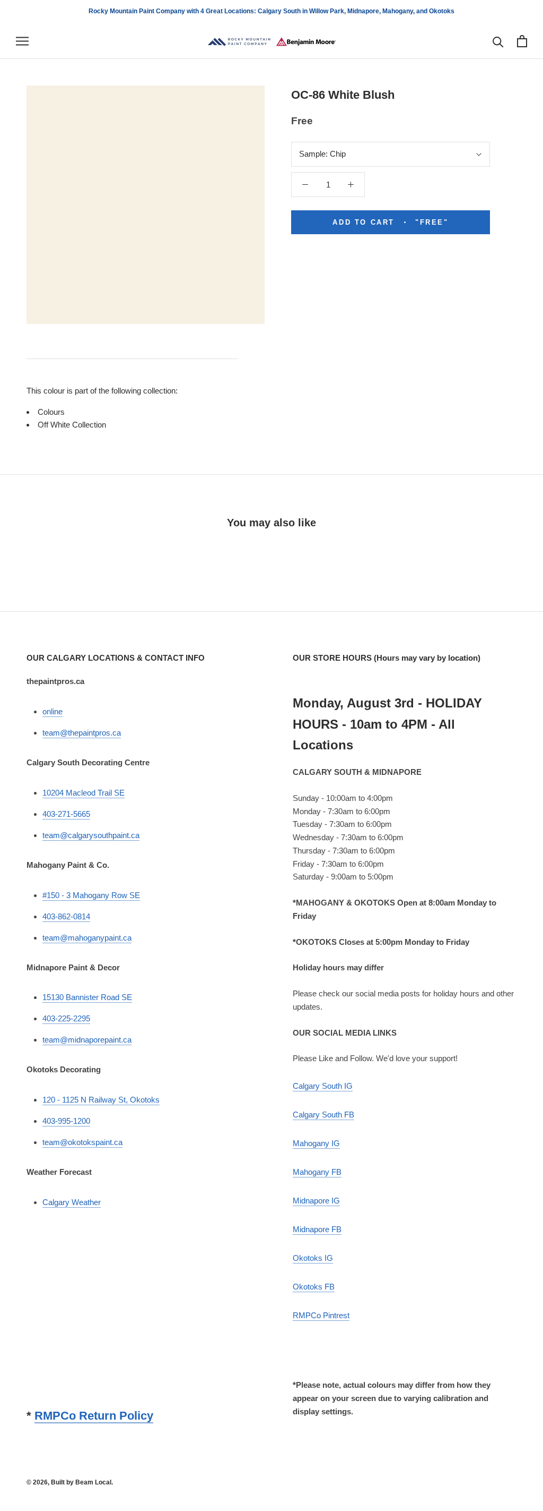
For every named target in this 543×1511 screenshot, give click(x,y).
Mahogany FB (317, 1171)
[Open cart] (522, 41)
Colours (51, 411)
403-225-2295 (66, 1018)
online (52, 711)
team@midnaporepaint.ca (87, 1039)
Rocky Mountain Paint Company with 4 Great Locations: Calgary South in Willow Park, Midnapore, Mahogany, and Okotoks (271, 11)
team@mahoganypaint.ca (87, 937)
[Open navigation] (22, 41)
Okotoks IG (313, 1257)
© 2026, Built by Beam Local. (70, 1482)
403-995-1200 (66, 1120)
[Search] (498, 41)
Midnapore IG (316, 1200)
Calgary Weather (71, 1202)
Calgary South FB (323, 1114)
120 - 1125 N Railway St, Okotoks (101, 1099)
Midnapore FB (317, 1229)
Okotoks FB (314, 1286)
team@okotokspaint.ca (82, 1142)
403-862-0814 (66, 916)
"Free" (390, 222)
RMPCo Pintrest (321, 1315)
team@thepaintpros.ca (81, 732)
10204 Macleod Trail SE (83, 792)
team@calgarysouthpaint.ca (90, 835)
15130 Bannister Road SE (87, 997)
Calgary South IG (323, 1085)
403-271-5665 (66, 813)
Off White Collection (72, 424)
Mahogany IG (316, 1143)
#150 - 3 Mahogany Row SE (91, 895)
